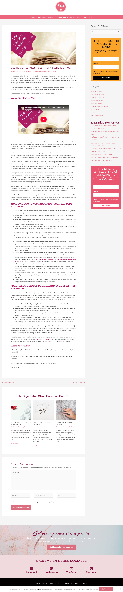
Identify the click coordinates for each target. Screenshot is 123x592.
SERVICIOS (44, 583)
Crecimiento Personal (30, 71)
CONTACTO (84, 583)
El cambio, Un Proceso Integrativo (21, 424)
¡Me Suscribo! (106, 78)
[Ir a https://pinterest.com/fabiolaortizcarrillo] (91, 570)
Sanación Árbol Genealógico (99, 106)
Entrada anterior (8, 382)
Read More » (15, 444)
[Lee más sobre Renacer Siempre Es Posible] (43, 410)
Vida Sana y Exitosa (97, 115)
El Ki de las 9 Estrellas (42, 339)
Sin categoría (95, 109)
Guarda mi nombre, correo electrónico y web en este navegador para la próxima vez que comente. (43, 502)
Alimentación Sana (96, 91)
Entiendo (106, 589)
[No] (121, 589)
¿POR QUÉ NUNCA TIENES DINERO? (102, 154)
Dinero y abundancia (97, 103)
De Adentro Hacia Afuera (64, 424)
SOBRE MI (53, 583)
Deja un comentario (17, 71)
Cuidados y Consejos (44, 71)
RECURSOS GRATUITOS (65, 583)
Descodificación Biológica (98, 100)
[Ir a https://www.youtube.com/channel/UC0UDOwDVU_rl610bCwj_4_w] (71, 570)
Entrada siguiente (79, 382)
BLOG (76, 583)
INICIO (37, 583)
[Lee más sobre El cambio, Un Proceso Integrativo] (21, 410)
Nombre (95, 63)
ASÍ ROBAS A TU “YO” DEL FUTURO (102, 160)
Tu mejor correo (98, 56)
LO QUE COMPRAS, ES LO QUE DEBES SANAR (105, 157)
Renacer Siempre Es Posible (42, 424)
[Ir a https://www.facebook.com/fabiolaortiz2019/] (32, 570)
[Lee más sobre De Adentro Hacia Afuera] (66, 410)
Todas (54, 71)
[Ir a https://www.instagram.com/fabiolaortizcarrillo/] (51, 570)
